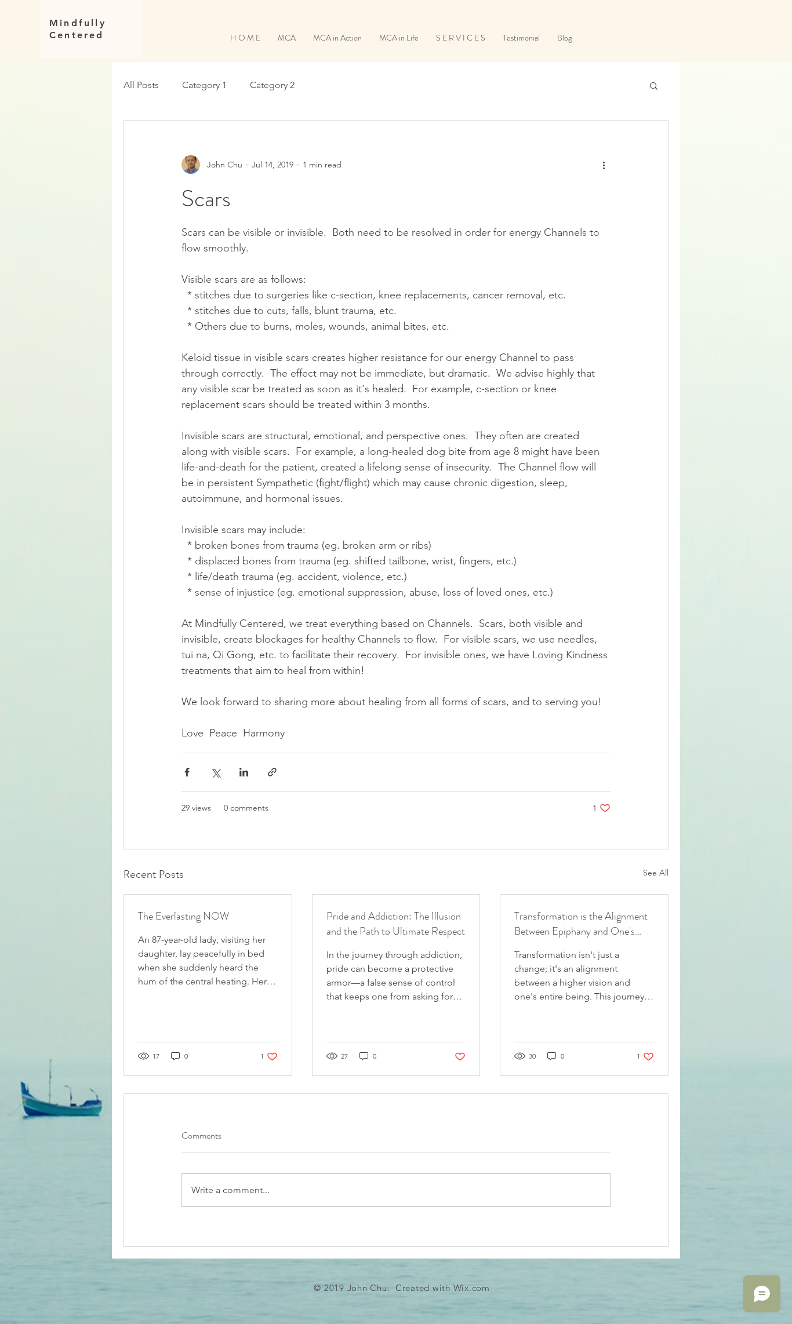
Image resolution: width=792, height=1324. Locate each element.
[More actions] (604, 165)
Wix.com (471, 1287)
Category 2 (272, 84)
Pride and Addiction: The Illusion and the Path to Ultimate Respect (395, 924)
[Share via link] (272, 772)
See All (656, 872)
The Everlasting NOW (183, 916)
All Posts (141, 84)
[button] (653, 85)
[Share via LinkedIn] (243, 772)
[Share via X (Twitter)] (215, 772)
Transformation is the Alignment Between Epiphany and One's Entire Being (581, 924)
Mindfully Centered (77, 29)
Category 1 (204, 84)
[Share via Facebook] (186, 772)
